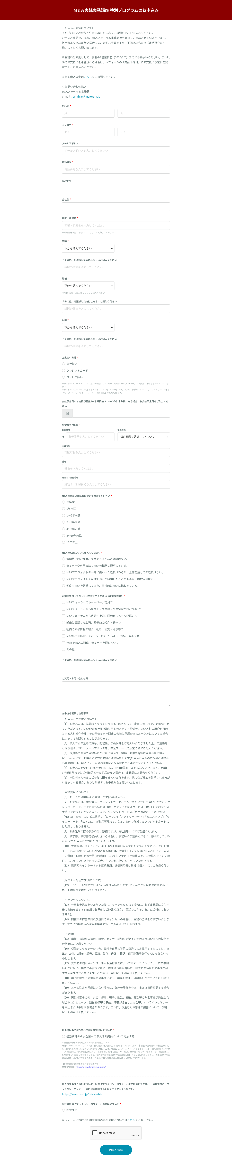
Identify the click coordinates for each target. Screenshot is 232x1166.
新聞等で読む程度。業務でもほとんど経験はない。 (97, 559)
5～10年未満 (74, 535)
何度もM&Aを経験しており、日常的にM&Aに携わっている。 (103, 586)
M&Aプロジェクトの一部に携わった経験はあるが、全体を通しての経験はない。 (115, 572)
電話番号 (67, 162)
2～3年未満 (73, 522)
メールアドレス (71, 143)
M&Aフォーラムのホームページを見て (89, 602)
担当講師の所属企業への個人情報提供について (88, 1030)
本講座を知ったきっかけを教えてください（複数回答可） (93, 596)
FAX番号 (66, 180)
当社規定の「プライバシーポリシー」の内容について (91, 1104)
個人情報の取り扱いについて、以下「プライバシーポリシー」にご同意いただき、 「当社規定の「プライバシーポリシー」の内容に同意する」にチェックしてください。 (115, 1086)
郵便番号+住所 (71, 424)
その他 (70, 649)
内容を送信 (116, 1150)
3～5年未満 (73, 529)
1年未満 (71, 508)
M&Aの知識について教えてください (82, 552)
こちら (88, 77)
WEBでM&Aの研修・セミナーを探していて (92, 643)
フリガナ (67, 124)
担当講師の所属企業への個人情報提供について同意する (100, 1036)
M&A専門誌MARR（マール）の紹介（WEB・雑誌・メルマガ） (104, 636)
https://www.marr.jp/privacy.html (83, 1094)
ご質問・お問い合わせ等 (75, 678)
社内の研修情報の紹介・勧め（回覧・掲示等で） (96, 629)
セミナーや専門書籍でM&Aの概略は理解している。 (97, 565)
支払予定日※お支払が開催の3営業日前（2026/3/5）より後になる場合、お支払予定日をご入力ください (115, 404)
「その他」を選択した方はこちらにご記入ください (89, 259)
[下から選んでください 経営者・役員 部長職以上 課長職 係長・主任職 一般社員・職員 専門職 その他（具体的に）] (88, 327)
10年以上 (72, 542)
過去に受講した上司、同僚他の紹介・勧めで (93, 622)
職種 (65, 278)
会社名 (66, 199)
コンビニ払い (74, 377)
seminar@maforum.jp (86, 96)
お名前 (66, 106)
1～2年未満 (73, 515)
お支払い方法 (70, 357)
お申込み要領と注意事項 (75, 713)
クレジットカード (77, 370)
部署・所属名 (70, 218)
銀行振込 (71, 364)
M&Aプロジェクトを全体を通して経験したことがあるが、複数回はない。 (111, 579)
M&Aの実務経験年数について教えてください (87, 495)
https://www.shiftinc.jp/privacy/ (91, 1066)
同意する (71, 1110)
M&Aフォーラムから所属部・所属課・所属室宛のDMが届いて (103, 609)
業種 (65, 241)
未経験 (70, 502)
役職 (65, 320)
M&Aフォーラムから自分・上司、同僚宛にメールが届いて (101, 616)
